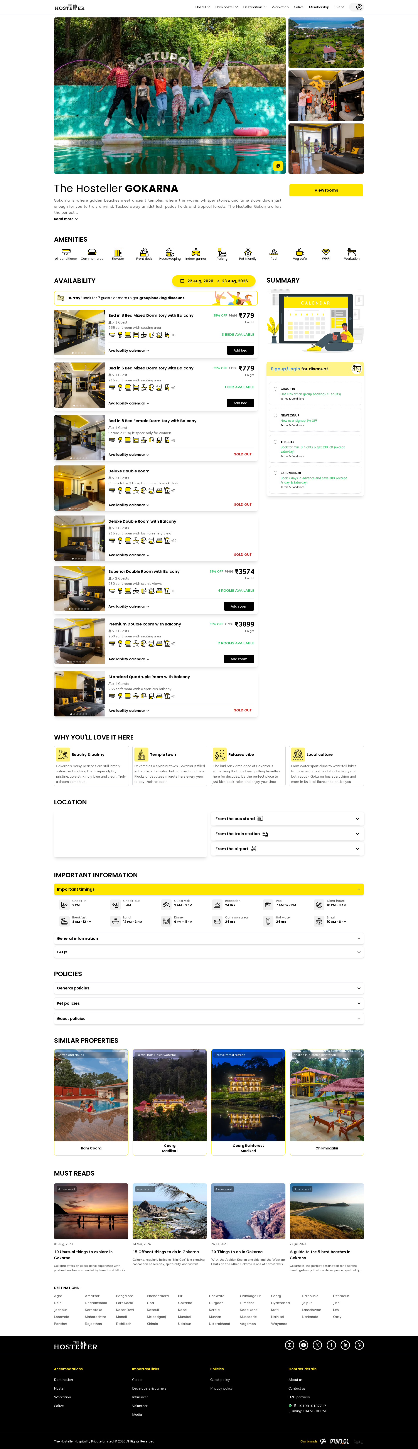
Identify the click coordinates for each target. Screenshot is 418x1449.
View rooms (326, 190)
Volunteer (139, 1406)
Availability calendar (126, 350)
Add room (239, 606)
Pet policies (68, 1003)
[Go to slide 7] (88, 508)
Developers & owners (149, 1388)
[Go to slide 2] (76, 353)
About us (295, 1379)
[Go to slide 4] (82, 353)
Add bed (240, 350)
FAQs (62, 952)
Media (137, 1414)
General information (77, 938)
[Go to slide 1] (73, 353)
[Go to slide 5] (85, 353)
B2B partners (299, 1397)
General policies (73, 988)
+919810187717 (312, 1406)
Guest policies (71, 1018)
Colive (59, 1406)
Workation (62, 1397)
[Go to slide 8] (89, 661)
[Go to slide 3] (79, 353)
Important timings (76, 889)
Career (137, 1379)
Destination (63, 1379)
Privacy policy (221, 1388)
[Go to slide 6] (86, 458)
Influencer (140, 1397)
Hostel (59, 1388)
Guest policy (220, 1379)
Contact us (296, 1388)
